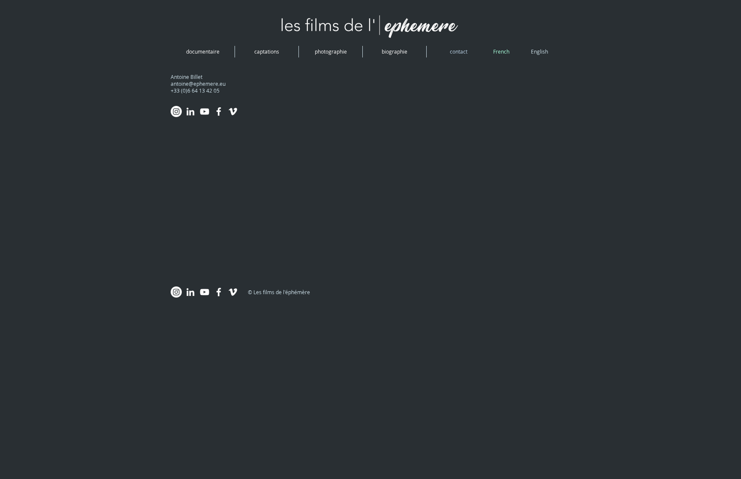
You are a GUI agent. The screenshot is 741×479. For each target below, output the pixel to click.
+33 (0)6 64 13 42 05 (195, 90)
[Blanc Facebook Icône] (218, 111)
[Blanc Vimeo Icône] (232, 111)
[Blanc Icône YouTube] (204, 111)
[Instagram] (176, 111)
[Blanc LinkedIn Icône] (190, 111)
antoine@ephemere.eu (198, 83)
